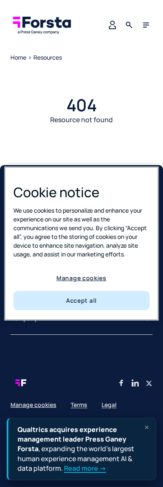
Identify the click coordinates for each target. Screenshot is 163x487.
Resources (47, 57)
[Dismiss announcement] (147, 427)
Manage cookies (81, 278)
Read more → (85, 468)
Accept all (81, 300)
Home (18, 57)
